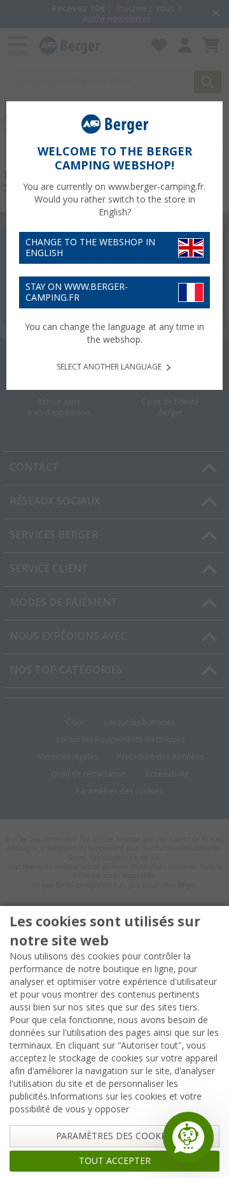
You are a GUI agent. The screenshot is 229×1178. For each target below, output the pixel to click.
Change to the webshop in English (90, 247)
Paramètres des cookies (115, 1136)
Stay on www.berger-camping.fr (76, 292)
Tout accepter (115, 1161)
